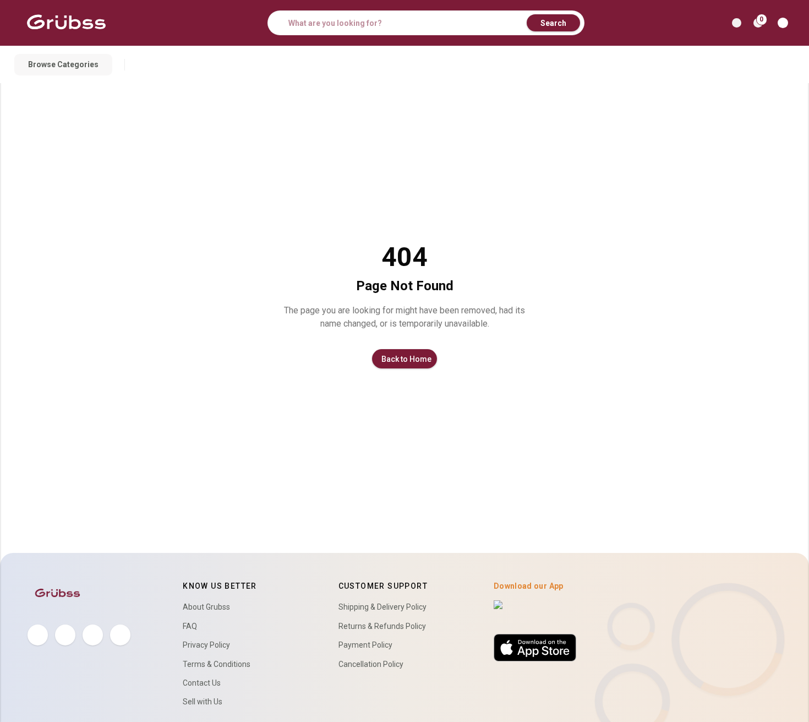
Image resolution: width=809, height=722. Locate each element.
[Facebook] (38, 635)
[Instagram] (93, 635)
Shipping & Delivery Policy (382, 606)
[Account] (785, 23)
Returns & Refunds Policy (382, 626)
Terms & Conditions (216, 664)
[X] (65, 635)
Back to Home (406, 359)
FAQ (190, 626)
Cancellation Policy (370, 664)
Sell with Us (202, 701)
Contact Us (202, 682)
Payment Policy (365, 644)
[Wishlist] (736, 23)
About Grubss (206, 606)
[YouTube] (120, 635)
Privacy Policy (206, 644)
